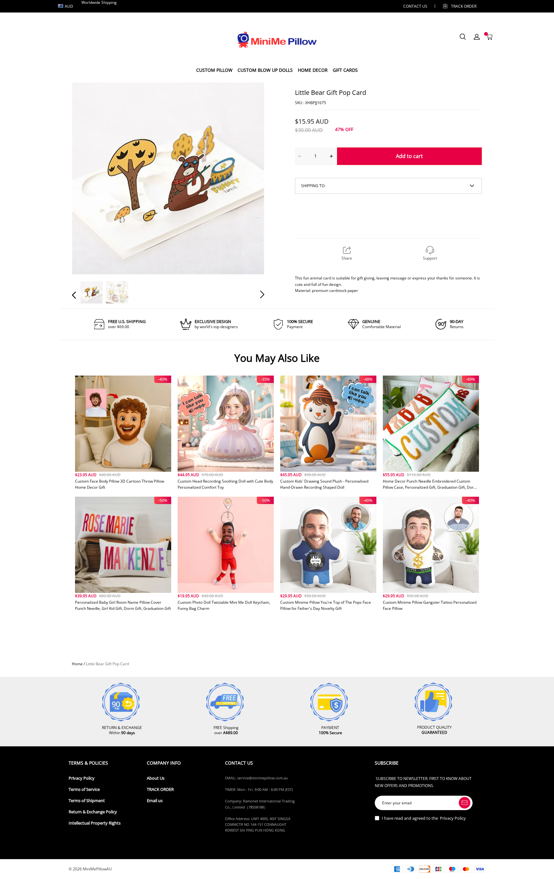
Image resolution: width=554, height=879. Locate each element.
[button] (86, 177)
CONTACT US (415, 6)
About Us (155, 778)
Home (77, 664)
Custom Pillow (214, 70)
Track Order (463, 6)
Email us (155, 800)
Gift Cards (345, 70)
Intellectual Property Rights (95, 823)
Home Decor (313, 70)
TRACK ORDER (160, 789)
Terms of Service (84, 789)
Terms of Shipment (87, 800)
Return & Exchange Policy (93, 812)
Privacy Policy (82, 778)
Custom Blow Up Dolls (265, 70)
